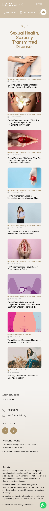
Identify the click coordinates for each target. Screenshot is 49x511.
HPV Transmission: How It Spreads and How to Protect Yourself (23, 232)
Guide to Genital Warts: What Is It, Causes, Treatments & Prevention (23, 86)
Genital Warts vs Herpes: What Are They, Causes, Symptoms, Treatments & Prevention (23, 122)
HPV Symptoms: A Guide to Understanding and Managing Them (23, 197)
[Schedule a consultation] (43, 12)
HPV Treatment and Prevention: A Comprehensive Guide (23, 268)
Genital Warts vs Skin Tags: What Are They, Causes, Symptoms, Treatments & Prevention (24, 160)
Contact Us (8, 399)
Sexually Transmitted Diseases (30, 79)
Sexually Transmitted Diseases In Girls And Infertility (23, 376)
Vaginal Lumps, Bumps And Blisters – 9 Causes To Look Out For (24, 341)
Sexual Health (14, 79)
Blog (23, 26)
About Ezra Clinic (11, 395)
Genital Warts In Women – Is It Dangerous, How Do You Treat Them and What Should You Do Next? (24, 304)
